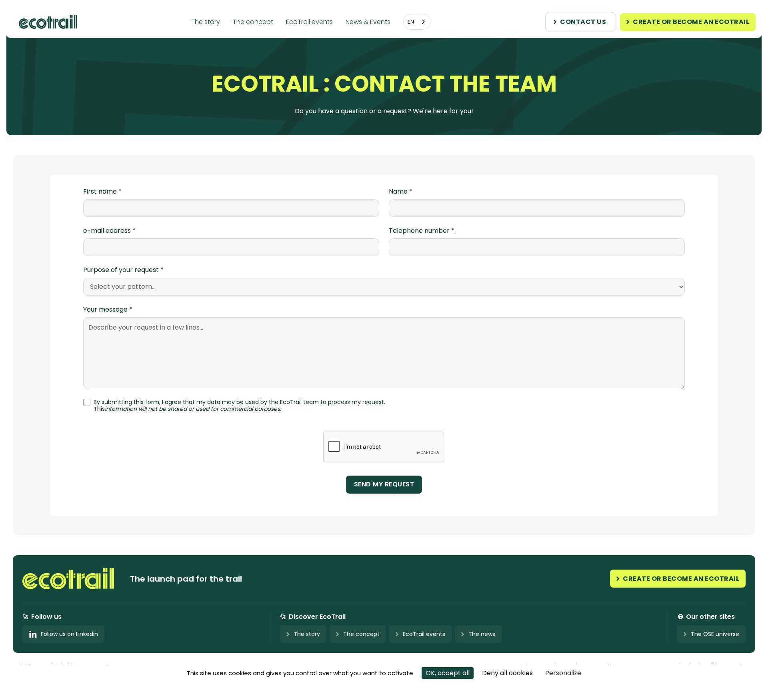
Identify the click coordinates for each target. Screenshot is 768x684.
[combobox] (416, 22)
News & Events (368, 21)
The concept (253, 21)
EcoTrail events (309, 21)
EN (411, 22)
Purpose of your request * (123, 270)
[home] (51, 21)
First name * (102, 191)
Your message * (107, 309)
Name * (400, 191)
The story (205, 21)
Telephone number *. (422, 230)
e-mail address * (109, 230)
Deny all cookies (507, 673)
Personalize (563, 673)
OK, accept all (448, 673)
